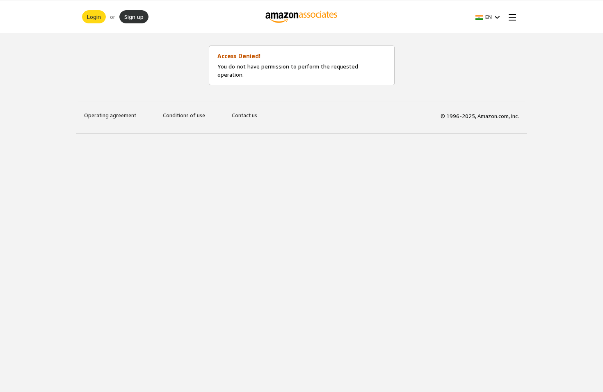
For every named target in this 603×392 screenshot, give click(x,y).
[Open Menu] (510, 17)
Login (94, 16)
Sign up (134, 16)
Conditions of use (184, 115)
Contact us (244, 115)
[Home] (302, 17)
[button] (487, 17)
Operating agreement (110, 115)
